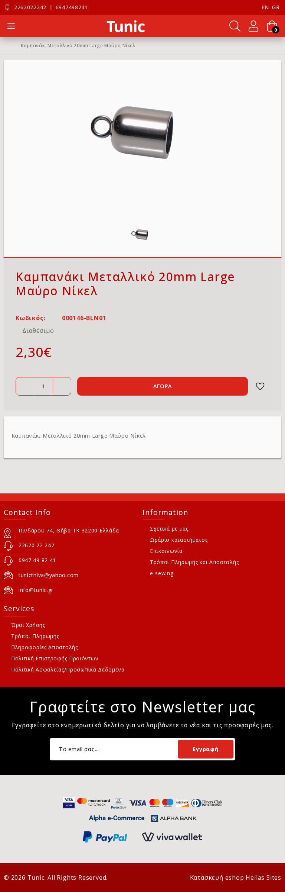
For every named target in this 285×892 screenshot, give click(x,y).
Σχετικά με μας (169, 528)
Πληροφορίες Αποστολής (44, 647)
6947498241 (72, 7)
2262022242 (30, 7)
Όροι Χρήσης (28, 624)
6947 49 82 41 (37, 560)
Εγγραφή (205, 749)
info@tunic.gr (36, 589)
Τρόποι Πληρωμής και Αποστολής (194, 562)
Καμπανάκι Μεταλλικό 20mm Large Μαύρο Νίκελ (78, 46)
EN (265, 7)
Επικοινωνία (166, 550)
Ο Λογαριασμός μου (253, 26)
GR (275, 7)
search (234, 26)
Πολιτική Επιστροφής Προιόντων (54, 658)
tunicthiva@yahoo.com (49, 575)
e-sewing (162, 573)
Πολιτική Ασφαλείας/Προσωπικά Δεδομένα (68, 669)
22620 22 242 (36, 545)
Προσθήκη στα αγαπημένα (260, 386)
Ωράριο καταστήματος (178, 539)
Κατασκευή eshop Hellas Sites (235, 877)
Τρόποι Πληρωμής (35, 636)
